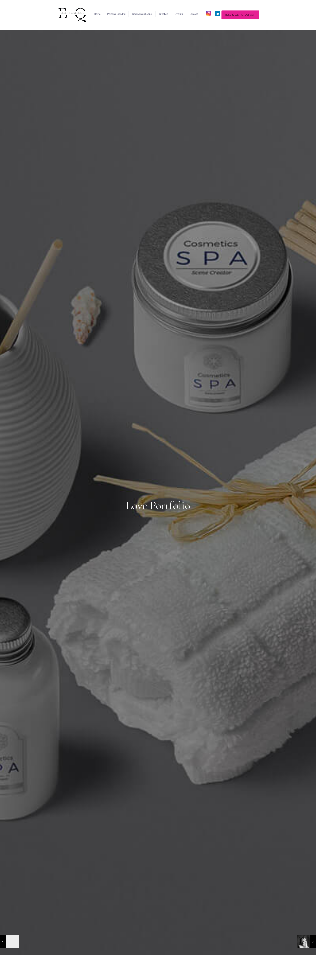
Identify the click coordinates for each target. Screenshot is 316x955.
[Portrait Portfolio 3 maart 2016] (306, 941)
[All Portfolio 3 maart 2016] (9, 941)
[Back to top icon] (300, 948)
